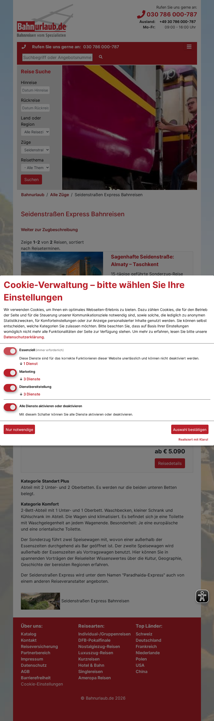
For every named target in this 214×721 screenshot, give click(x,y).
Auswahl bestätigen (189, 429)
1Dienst (28, 363)
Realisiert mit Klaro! (193, 439)
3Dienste (29, 378)
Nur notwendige (19, 429)
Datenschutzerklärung (24, 337)
